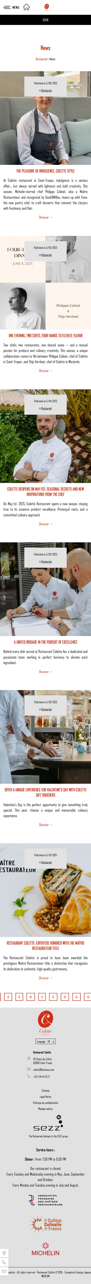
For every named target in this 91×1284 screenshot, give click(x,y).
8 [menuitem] (8, 997)
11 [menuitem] (42, 997)
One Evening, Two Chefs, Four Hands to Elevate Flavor (46, 335)
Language (43, 1041)
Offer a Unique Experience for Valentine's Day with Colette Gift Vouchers (46, 792)
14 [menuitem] (76, 997)
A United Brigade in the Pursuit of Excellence (45, 641)
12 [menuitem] (53, 997)
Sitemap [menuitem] (45, 1090)
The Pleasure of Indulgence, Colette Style (45, 170)
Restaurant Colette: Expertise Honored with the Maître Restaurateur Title (45, 945)
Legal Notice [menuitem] (45, 1096)
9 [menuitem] (19, 997)
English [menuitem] (45, 1052)
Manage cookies (45, 1108)
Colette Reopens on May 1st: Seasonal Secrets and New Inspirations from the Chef (45, 491)
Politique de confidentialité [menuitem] (45, 1103)
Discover (44, 217)
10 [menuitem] (31, 997)
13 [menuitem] (65, 997)
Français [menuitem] (45, 1047)
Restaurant (42, 59)
